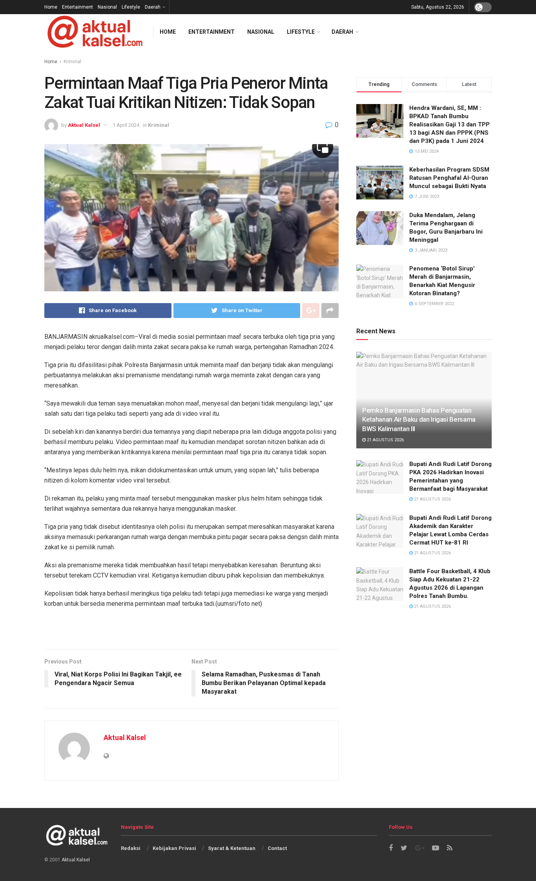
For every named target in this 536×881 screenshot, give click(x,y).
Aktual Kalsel (84, 125)
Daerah (152, 7)
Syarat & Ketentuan (231, 848)
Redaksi (130, 848)
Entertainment (77, 7)
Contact (277, 848)
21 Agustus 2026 (385, 439)
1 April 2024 (126, 125)
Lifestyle (131, 7)
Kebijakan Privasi (174, 848)
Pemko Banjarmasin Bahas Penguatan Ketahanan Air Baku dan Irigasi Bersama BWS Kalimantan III (419, 419)
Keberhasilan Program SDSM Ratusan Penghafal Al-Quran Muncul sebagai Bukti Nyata (449, 178)
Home (50, 7)
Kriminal (158, 125)
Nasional (107, 7)
